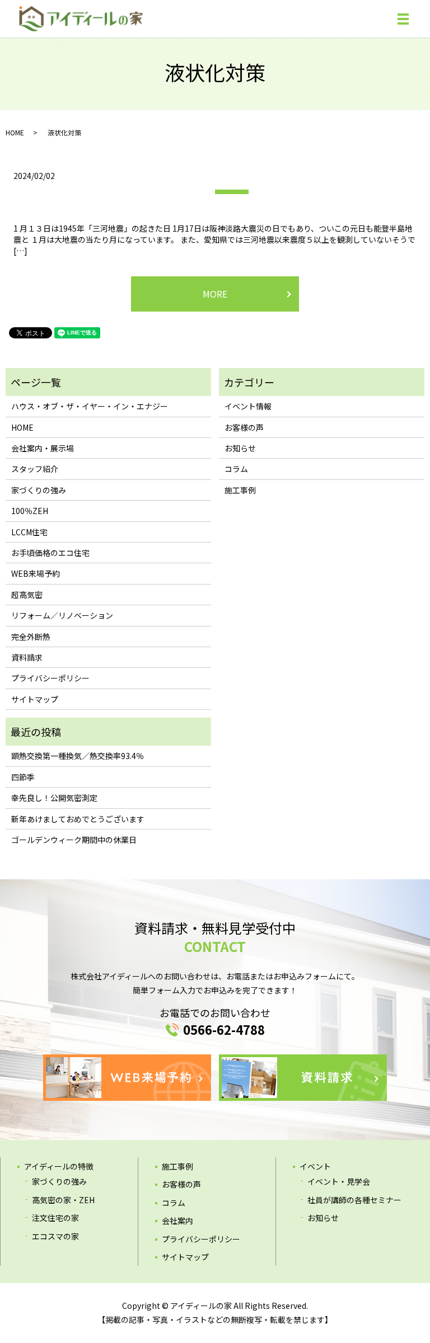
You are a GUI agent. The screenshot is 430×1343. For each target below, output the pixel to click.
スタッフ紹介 (34, 468)
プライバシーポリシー (50, 678)
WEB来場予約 (35, 573)
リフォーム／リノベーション (62, 615)
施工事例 (240, 490)
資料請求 (27, 657)
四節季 (23, 777)
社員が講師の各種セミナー (354, 1199)
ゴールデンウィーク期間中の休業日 (74, 839)
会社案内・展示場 (42, 448)
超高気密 (27, 594)
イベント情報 (248, 406)
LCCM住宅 (29, 532)
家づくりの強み (38, 490)
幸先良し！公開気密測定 (54, 797)
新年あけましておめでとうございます (77, 818)
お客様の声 (244, 427)
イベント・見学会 (338, 1181)
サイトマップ (34, 699)
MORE (215, 293)
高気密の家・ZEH (63, 1199)
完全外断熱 (30, 636)
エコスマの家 (55, 1236)
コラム (236, 468)
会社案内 (177, 1220)
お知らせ (240, 448)
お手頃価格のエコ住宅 (50, 552)
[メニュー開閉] (403, 19)
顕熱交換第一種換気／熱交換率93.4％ (77, 755)
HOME (15, 132)
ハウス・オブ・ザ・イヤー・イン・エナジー (89, 406)
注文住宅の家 (55, 1217)
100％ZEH (29, 510)
